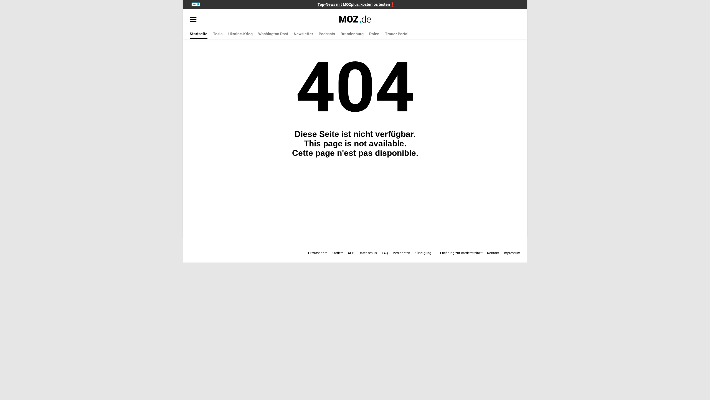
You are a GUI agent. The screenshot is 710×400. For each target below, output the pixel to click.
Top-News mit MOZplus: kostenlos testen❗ (356, 4)
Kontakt (493, 253)
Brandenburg (352, 34)
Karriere (337, 253)
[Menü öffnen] (193, 19)
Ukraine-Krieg (240, 34)
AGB (351, 253)
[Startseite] (355, 19)
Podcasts (327, 34)
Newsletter (303, 34)
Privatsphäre (317, 253)
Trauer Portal (397, 34)
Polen (374, 34)
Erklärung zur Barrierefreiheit (461, 253)
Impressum (511, 253)
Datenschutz (368, 253)
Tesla (218, 34)
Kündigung (423, 253)
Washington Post (273, 34)
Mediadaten (401, 253)
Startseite (198, 34)
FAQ (385, 253)
